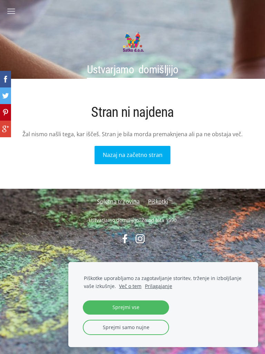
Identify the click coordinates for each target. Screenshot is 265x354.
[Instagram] (140, 239)
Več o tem (130, 286)
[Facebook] (125, 239)
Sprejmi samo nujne (126, 327)
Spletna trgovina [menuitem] (118, 201)
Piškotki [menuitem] (158, 201)
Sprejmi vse (125, 307)
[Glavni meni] (11, 11)
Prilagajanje (158, 286)
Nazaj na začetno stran (133, 155)
